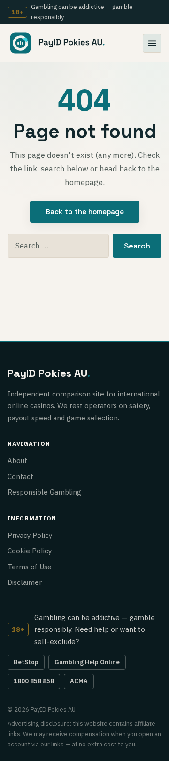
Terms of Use (30, 566)
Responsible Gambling (44, 492)
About (17, 460)
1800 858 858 (34, 681)
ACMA (79, 681)
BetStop (26, 662)
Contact (20, 476)
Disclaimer (25, 582)
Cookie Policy (30, 550)
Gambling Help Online (87, 662)
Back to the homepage (85, 211)
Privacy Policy (30, 535)
